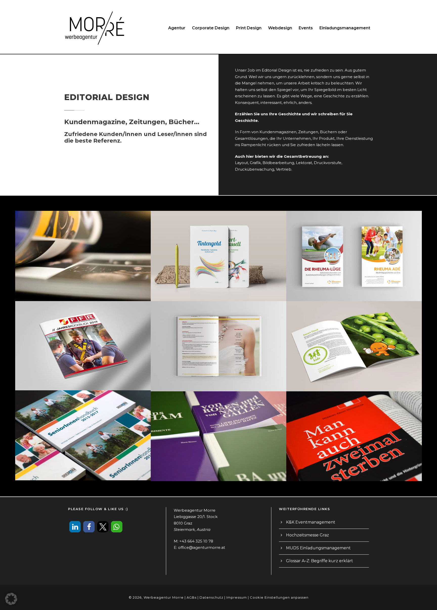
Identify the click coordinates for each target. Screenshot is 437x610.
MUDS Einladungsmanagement (318, 548)
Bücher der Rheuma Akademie (354, 249)
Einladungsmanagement (344, 28)
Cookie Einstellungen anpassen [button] (279, 597)
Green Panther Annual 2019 (83, 249)
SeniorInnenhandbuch (83, 428)
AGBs (191, 597)
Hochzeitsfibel (218, 339)
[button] (75, 526)
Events (306, 28)
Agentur (176, 28)
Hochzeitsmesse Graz (307, 535)
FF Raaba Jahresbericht (83, 339)
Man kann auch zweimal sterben (354, 429)
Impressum (236, 597)
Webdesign (280, 28)
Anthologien (218, 249)
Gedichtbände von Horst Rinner (218, 429)
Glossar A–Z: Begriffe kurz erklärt (319, 560)
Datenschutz (211, 597)
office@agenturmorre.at (201, 547)
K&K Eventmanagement (310, 522)
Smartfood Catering (354, 339)
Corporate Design (210, 28)
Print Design (248, 28)
